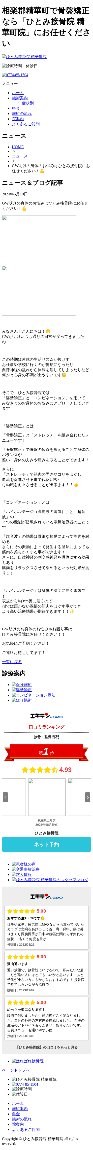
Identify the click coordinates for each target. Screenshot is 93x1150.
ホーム (18, 1103)
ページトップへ (16, 1070)
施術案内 (20, 1109)
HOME (18, 147)
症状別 (28, 103)
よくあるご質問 (26, 1129)
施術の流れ (22, 1119)
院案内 (18, 1124)
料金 (16, 1114)
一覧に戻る (12, 662)
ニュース (20, 156)
